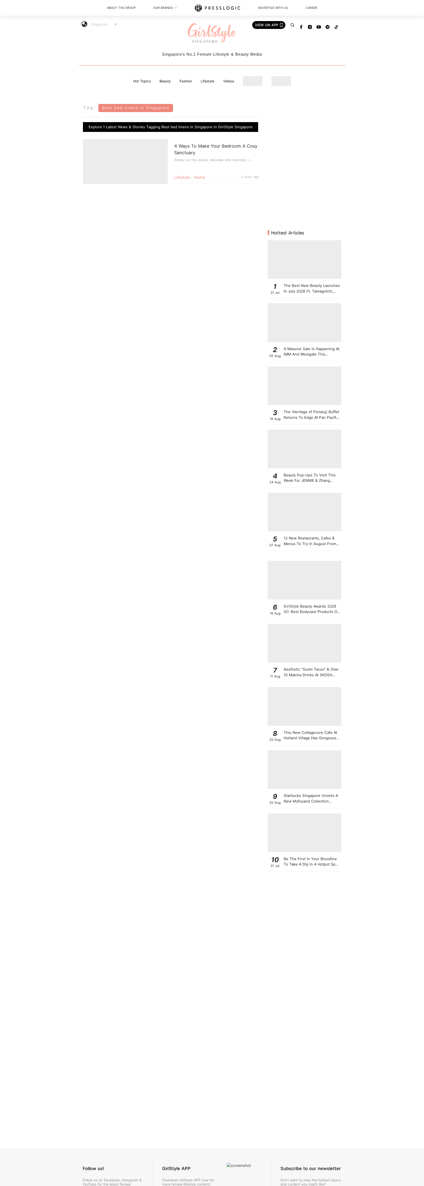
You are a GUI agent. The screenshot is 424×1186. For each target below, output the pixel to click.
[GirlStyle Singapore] (212, 33)
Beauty (165, 81)
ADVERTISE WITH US (273, 8)
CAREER (311, 8)
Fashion (186, 81)
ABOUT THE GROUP (121, 8)
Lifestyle (207, 81)
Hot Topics (142, 81)
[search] (292, 25)
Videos (228, 81)
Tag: (89, 107)
